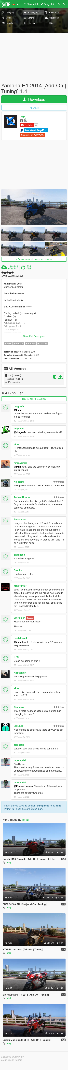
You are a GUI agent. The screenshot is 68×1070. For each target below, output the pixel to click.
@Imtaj (18, 410)
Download (36, 99)
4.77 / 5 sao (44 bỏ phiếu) (12, 276)
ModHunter (20, 585)
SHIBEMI (18, 725)
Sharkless (19, 554)
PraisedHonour (22, 497)
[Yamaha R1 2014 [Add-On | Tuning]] (34, 207)
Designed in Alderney (12, 1056)
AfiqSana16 (20, 672)
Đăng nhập (43, 805)
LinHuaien (19, 617)
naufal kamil (20, 638)
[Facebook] (21, 120)
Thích (29, 269)
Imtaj (23, 117)
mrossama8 (20, 462)
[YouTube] (25, 120)
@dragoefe (20, 432)
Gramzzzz (19, 707)
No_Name (19, 481)
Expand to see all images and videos (34, 259)
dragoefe (19, 406)
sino (16, 444)
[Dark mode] (58, 4)
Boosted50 (20, 519)
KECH (17, 657)
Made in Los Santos (11, 1059)
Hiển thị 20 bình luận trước (34, 398)
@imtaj (18, 466)
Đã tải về (12, 269)
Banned (30, 618)
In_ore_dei (20, 760)
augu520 (19, 428)
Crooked (18, 570)
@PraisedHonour (23, 786)
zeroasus (19, 744)
